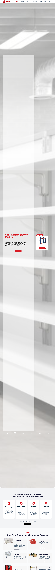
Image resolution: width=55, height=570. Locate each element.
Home (17, 1)
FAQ (41, 1)
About (28, 1)
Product (22, 1)
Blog (45, 1)
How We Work (35, 1)
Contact (50, 1)
